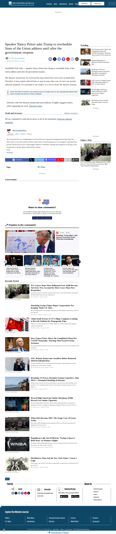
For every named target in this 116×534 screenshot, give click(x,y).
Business (51, 521)
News (55, 4)
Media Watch (75, 521)
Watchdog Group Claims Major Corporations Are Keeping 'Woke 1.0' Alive (52, 306)
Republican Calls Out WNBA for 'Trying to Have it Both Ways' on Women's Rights (53, 439)
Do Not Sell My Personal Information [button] (81, 529)
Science (73, 518)
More (17, 134)
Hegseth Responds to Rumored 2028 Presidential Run (100, 62)
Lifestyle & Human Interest (57, 518)
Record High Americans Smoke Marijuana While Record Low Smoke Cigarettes (99, 92)
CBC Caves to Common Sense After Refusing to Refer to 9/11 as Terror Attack (101, 82)
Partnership (96, 497)
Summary (10, 134)
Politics (7, 518)
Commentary (63, 4)
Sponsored (96, 521)
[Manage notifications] (4, 530)
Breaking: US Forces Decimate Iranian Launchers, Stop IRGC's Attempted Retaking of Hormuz (101, 72)
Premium (49, 4)
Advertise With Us (98, 500)
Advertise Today (35, 106)
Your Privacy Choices (60, 532)
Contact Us (96, 491)
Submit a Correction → (71, 113)
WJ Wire (41, 167)
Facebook (10, 152)
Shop (76, 4)
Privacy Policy (56, 529)
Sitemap (62, 529)
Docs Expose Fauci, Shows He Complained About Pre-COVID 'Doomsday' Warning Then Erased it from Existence (101, 52)
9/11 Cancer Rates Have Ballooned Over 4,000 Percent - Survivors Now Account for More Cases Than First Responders (95, 164)
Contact (29, 134)
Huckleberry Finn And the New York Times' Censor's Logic (100, 102)
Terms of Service (68, 529)
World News (30, 518)
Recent (22, 134)
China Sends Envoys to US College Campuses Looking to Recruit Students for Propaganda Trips (54, 320)
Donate (71, 4)
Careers (95, 494)
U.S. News (8, 521)
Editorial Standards (98, 489)
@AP (8, 150)
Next (7, 479)
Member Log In (97, 3)
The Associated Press (19, 130)
